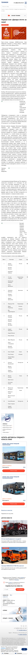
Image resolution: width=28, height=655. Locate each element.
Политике (17, 579)
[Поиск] (25, 6)
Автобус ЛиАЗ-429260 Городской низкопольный (10, 444)
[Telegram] (26, 626)
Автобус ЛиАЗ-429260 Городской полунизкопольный (10, 477)
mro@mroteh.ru (23, 630)
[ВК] (21, 626)
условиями (3, 648)
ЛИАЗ (24, 467)
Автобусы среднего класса (7, 425)
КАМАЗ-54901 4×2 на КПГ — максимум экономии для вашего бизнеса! (9, 603)
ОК (24, 649)
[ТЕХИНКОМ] (4, 2)
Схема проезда (23, 634)
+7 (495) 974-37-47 (19, 3)
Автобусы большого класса (7, 427)
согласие (22, 577)
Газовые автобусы (6, 432)
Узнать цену (13, 470)
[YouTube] (23, 626)
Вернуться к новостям (6, 510)
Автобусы (5, 423)
